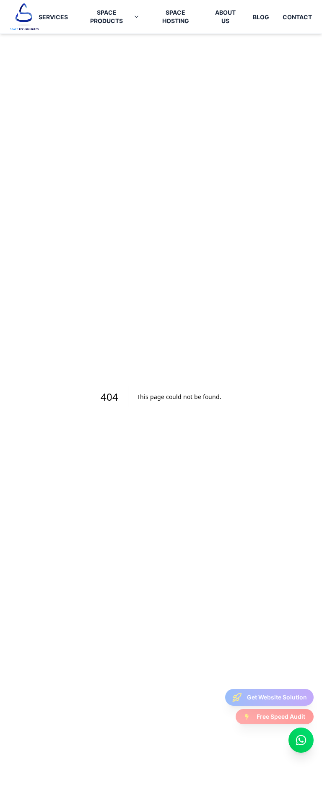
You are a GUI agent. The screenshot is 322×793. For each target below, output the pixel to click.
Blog (261, 17)
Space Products (106, 16)
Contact (297, 17)
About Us (225, 16)
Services (53, 17)
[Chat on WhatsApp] (301, 740)
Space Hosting (175, 16)
